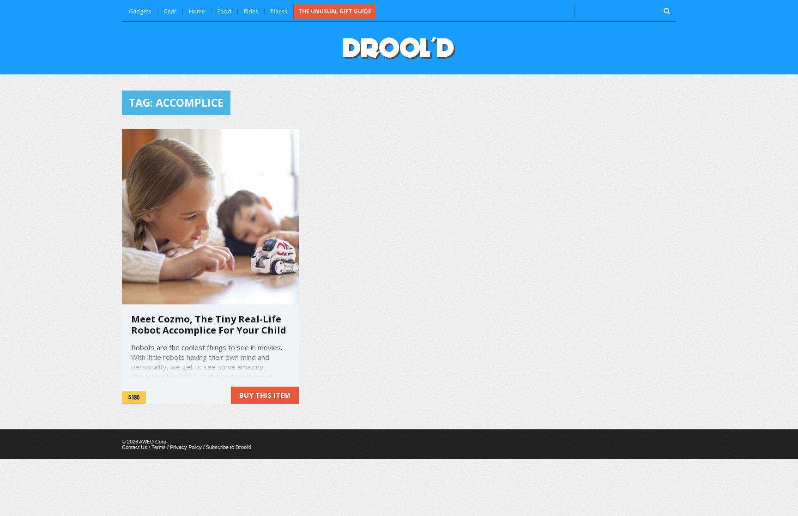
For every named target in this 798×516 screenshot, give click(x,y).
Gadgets (140, 11)
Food (224, 11)
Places (279, 11)
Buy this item (264, 395)
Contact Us (134, 447)
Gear (169, 11)
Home (197, 11)
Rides (251, 11)
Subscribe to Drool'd (228, 447)
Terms (158, 447)
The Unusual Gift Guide (334, 11)
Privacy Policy (186, 447)
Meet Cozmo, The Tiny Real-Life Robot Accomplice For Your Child (208, 324)
